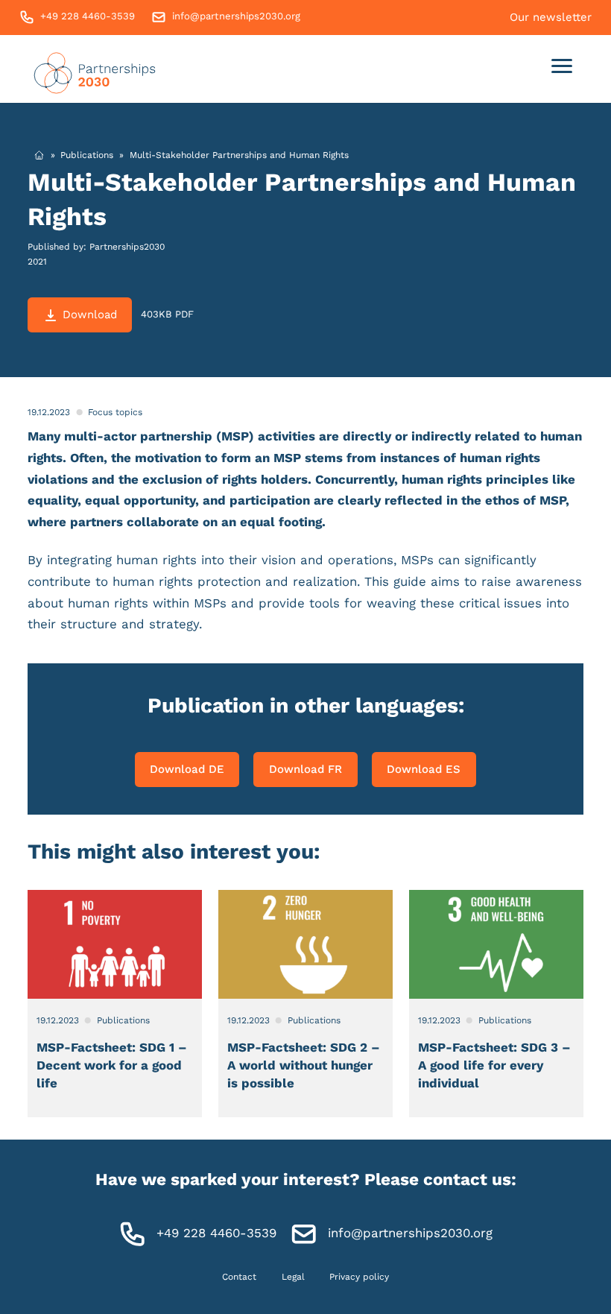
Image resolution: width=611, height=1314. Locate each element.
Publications (86, 155)
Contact (239, 1277)
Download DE (187, 769)
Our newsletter (551, 17)
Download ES (423, 769)
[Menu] (562, 69)
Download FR (305, 769)
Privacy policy (359, 1277)
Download (90, 314)
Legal (293, 1277)
